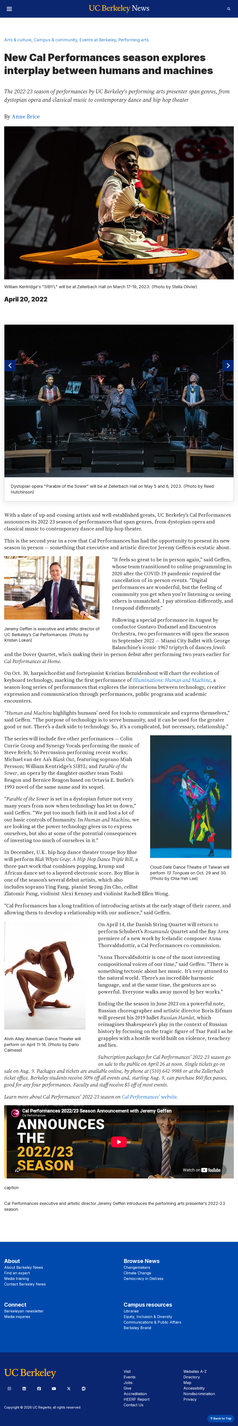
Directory (191, 1377)
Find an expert (17, 1273)
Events (130, 1377)
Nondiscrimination (199, 1393)
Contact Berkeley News (25, 1284)
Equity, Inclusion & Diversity (148, 1316)
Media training (16, 1278)
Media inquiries (17, 1316)
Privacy (190, 1399)
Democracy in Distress (143, 1278)
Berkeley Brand (137, 1327)
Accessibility (194, 1388)
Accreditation (135, 1393)
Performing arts (133, 39)
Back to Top (222, 1418)
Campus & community (55, 39)
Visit (127, 1371)
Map (187, 1382)
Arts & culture (17, 39)
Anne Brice (26, 116)
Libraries (131, 1311)
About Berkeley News (23, 1267)
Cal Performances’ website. (150, 1096)
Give (127, 1388)
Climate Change (137, 1273)
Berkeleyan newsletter (24, 1311)
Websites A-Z (195, 1371)
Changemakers (137, 1267)
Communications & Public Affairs (152, 1322)
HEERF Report (136, 1399)
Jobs (128, 1382)
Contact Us (133, 1405)
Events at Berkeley (97, 39)
